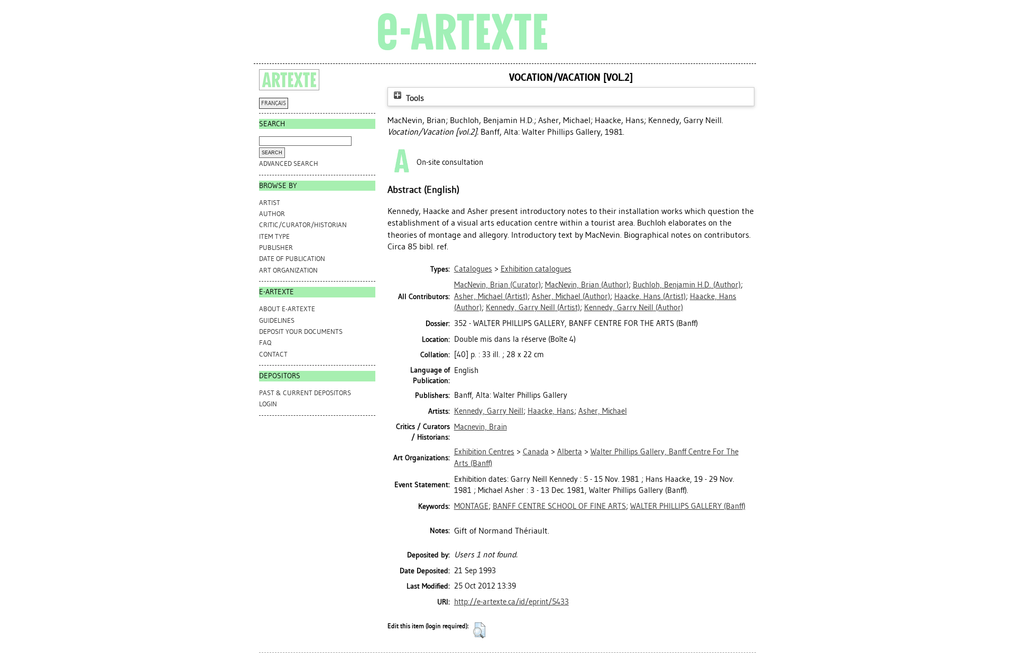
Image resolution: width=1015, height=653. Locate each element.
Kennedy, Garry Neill (488, 411)
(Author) (587, 285)
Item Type (274, 236)
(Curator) (497, 285)
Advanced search (288, 163)
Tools (414, 98)
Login (268, 404)
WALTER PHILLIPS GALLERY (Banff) (687, 506)
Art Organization (288, 270)
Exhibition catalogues (536, 269)
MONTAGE (471, 506)
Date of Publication (292, 259)
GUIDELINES (276, 320)
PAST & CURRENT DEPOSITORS (305, 393)
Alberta (569, 451)
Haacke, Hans (551, 411)
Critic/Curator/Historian (303, 225)
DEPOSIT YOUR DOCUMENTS (301, 331)
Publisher (276, 247)
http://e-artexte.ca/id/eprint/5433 (511, 602)
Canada (536, 451)
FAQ (265, 343)
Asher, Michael (602, 411)
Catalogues (473, 269)
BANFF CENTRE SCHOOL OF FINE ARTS (559, 506)
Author (272, 214)
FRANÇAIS (273, 103)
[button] (479, 630)
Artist (269, 203)
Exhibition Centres (484, 451)
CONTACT (273, 354)
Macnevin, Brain (480, 427)
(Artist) (491, 296)
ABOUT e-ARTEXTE (287, 309)
